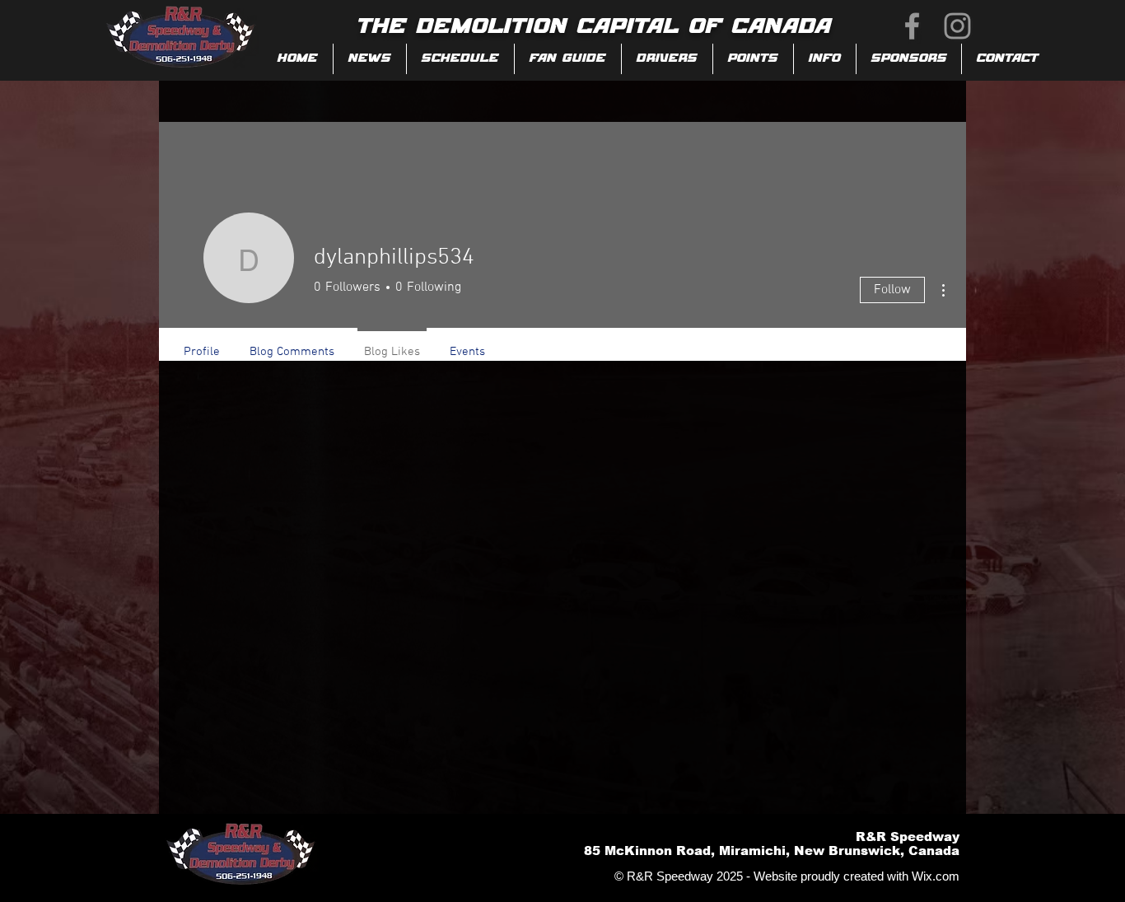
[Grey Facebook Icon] (912, 26)
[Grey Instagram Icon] (957, 26)
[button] (568, 59)
